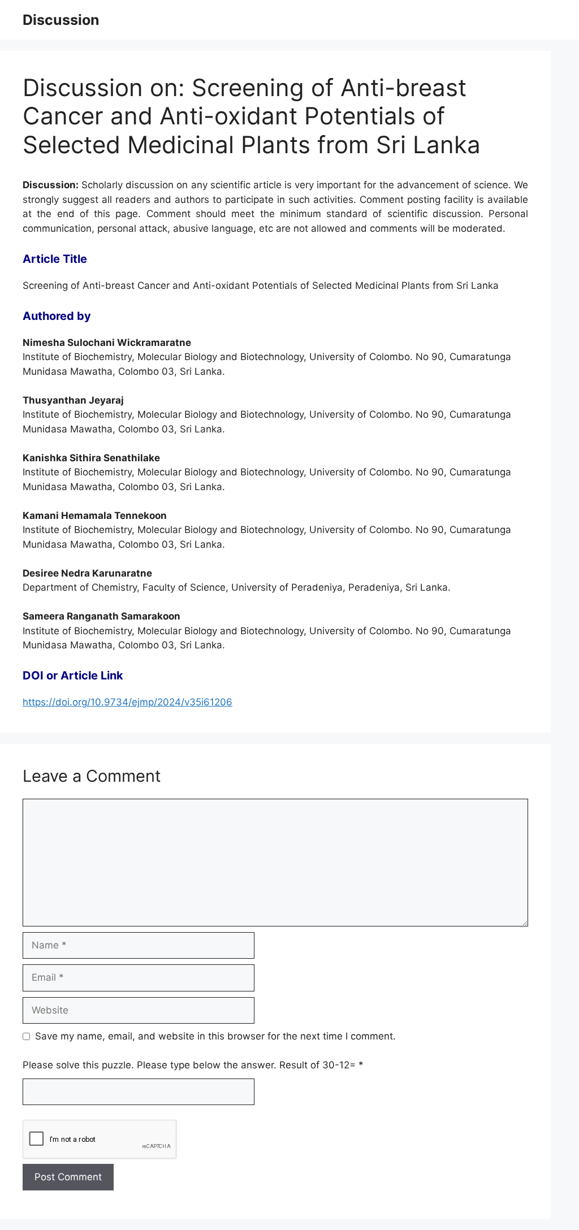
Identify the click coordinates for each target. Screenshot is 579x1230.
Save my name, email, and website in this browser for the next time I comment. (215, 1036)
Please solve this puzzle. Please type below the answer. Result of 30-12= (193, 1065)
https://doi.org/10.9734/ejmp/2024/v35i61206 (127, 702)
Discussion (61, 19)
